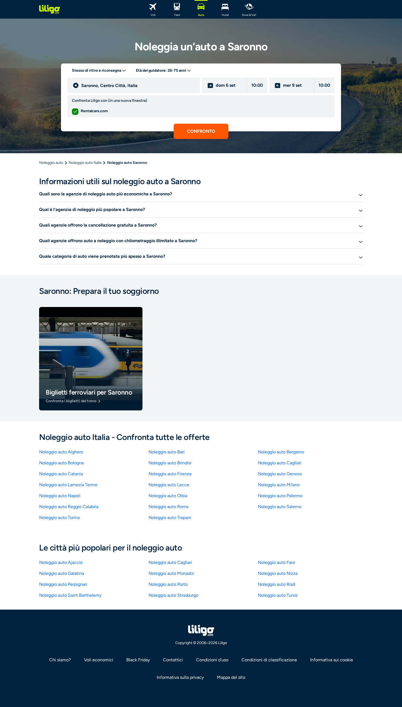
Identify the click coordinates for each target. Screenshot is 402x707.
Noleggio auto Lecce (168, 484)
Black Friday (138, 659)
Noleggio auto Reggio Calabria (68, 506)
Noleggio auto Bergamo (281, 451)
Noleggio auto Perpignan (63, 584)
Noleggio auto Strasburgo (173, 595)
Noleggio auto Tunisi (278, 595)
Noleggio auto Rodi (276, 584)
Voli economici (98, 659)
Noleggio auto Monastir (171, 573)
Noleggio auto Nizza (278, 573)
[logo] (49, 9)
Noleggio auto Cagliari (279, 462)
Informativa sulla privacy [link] (180, 677)
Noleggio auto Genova (280, 473)
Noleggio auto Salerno (279, 506)
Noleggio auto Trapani (169, 517)
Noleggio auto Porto (168, 584)
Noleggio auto (51, 162)
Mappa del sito (231, 677)
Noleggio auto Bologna (61, 462)
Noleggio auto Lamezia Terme (68, 484)
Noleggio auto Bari (166, 451)
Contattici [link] (173, 659)
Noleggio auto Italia (85, 162)
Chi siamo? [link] (60, 659)
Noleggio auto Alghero (61, 451)
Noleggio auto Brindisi (169, 462)
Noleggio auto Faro (276, 562)
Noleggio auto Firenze (170, 473)
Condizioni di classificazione (269, 659)
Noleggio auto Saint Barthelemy (70, 595)
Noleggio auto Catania (61, 473)
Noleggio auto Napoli (59, 495)
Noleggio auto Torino (59, 517)
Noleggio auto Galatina (61, 573)
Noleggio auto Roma (168, 506)
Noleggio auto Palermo (280, 495)
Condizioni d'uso (212, 659)
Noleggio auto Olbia (167, 495)
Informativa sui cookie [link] (331, 659)
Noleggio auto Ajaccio (61, 562)
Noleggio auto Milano (279, 484)
